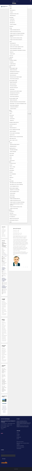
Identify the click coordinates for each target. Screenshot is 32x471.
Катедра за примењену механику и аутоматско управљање (23, 424)
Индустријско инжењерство (4, 329)
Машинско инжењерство (4, 302)
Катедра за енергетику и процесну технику (22, 425)
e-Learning (18, 434)
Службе (3, 233)
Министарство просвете (20, 441)
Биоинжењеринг (4, 330)
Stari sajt (18, 438)
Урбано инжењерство (4, 309)
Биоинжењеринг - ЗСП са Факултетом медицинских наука (4, 356)
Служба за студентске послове (4, 268)
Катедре (3, 232)
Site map (2, 428)
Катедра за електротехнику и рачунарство (22, 426)
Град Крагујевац (19, 448)
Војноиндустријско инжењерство (4, 304)
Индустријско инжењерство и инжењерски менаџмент (4, 352)
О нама (3, 228)
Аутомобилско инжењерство (4, 306)
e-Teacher (18, 435)
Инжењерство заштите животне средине (4, 311)
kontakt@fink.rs (4, 427)
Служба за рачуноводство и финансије (4, 286)
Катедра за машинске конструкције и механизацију (24, 422)
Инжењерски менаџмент (3, 327)
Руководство (3, 231)
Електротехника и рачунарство (4, 314)
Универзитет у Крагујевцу (20, 445)
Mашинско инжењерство (4, 348)
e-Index (18, 432)
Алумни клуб (3, 234)
